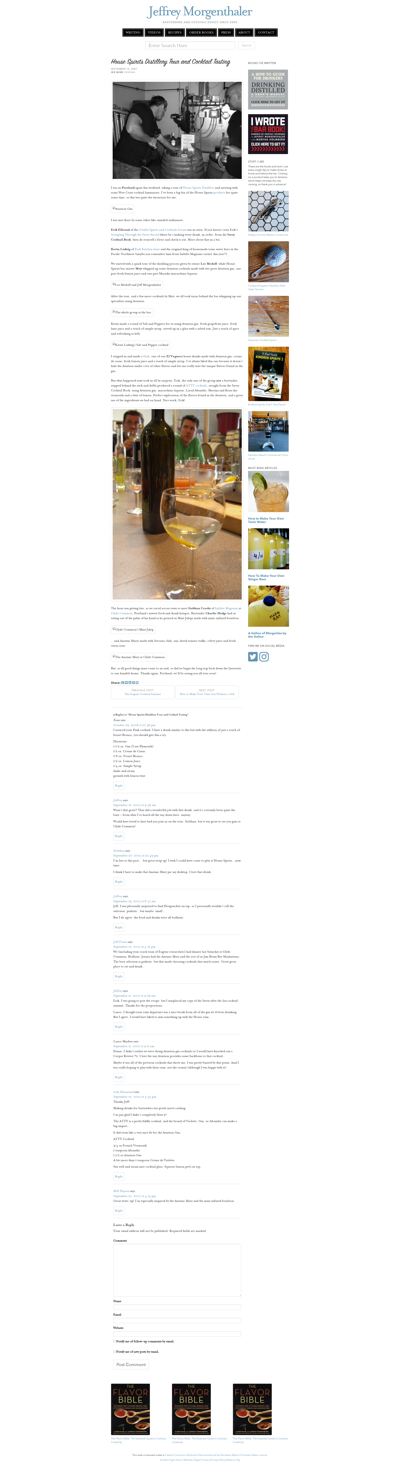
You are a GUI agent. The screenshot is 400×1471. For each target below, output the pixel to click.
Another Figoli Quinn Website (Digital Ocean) (185, 1460)
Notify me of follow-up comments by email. (145, 1341)
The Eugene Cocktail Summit (143, 692)
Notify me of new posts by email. (137, 1352)
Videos (154, 32)
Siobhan (118, 851)
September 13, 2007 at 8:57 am (134, 901)
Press (226, 32)
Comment (120, 1240)
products (219, 192)
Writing (133, 32)
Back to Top (233, 1460)
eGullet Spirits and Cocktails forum (163, 230)
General (130, 72)
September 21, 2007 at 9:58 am (134, 805)
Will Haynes (121, 1191)
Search (246, 45)
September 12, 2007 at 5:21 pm (134, 947)
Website (118, 1328)
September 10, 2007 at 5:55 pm (134, 1097)
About (244, 32)
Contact (266, 32)
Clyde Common (121, 613)
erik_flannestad (123, 1092)
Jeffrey (117, 800)
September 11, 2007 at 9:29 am (134, 996)
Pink (146, 356)
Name (117, 1301)
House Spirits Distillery (198, 188)
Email (117, 1314)
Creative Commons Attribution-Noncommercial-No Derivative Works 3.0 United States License (216, 1455)
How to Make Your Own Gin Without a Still (207, 692)
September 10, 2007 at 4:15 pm (134, 1196)
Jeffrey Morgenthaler (200, 11)
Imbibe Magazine (226, 608)
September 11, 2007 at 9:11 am (133, 1046)
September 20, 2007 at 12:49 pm (135, 855)
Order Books (201, 32)
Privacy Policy (218, 1460)
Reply (118, 786)
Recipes (175, 32)
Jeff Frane (120, 942)
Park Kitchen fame (147, 249)
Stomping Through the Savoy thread (135, 234)
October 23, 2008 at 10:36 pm (134, 725)
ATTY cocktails (196, 385)
